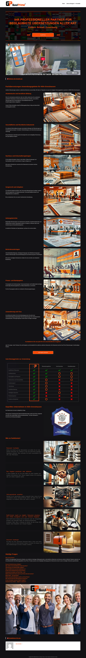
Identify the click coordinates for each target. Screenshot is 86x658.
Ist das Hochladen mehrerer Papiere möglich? (16, 580)
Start (63, 3)
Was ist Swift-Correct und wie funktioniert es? (16, 569)
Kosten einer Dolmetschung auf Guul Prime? (15, 570)
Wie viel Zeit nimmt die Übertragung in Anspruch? (17, 578)
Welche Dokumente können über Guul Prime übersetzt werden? (20, 573)
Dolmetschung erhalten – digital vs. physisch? (16, 581)
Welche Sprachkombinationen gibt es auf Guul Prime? (18, 576)
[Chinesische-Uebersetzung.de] (16, 3)
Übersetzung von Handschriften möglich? (15, 567)
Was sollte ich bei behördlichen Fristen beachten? (17, 565)
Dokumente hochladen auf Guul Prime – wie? (16, 572)
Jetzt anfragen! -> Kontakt (73, 3)
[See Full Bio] (22, 644)
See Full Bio (18, 643)
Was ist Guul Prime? (10, 557)
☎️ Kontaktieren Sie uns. (14, 638)
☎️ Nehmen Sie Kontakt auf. (15, 78)
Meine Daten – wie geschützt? (12, 575)
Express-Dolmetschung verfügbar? (13, 564)
